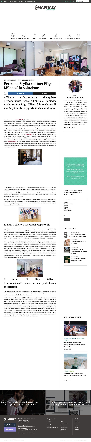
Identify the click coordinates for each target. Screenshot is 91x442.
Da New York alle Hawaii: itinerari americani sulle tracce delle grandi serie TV (75, 375)
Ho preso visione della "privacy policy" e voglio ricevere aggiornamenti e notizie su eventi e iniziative (75, 216)
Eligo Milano (29, 134)
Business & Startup (56, 38)
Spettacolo (43, 38)
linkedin (76, 427)
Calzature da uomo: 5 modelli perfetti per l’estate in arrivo (79, 251)
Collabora (21, 1)
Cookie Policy (69, 440)
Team (10, 1)
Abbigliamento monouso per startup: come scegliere (78, 235)
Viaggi (13, 38)
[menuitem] (5, 1)
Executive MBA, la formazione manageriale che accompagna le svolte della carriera (74, 345)
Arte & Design (69, 38)
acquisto (11, 141)
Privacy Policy (63, 440)
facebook (77, 421)
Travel (66, 371)
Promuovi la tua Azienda (30, 1)
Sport (78, 38)
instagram (77, 429)
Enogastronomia (23, 38)
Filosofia (5, 1)
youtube (77, 423)
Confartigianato (19, 119)
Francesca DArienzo (75, 97)
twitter (76, 425)
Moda (34, 38)
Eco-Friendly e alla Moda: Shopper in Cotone (78, 260)
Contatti (15, 1)
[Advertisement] (45, 22)
